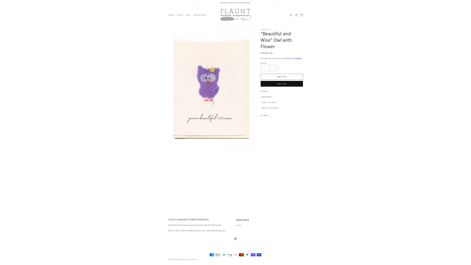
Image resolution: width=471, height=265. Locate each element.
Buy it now (282, 84)
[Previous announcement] (195, 2)
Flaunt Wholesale (178, 259)
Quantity (264, 63)
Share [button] (265, 115)
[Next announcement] (275, 2)
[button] (291, 15)
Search (238, 225)
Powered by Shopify (191, 259)
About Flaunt (242, 219)
